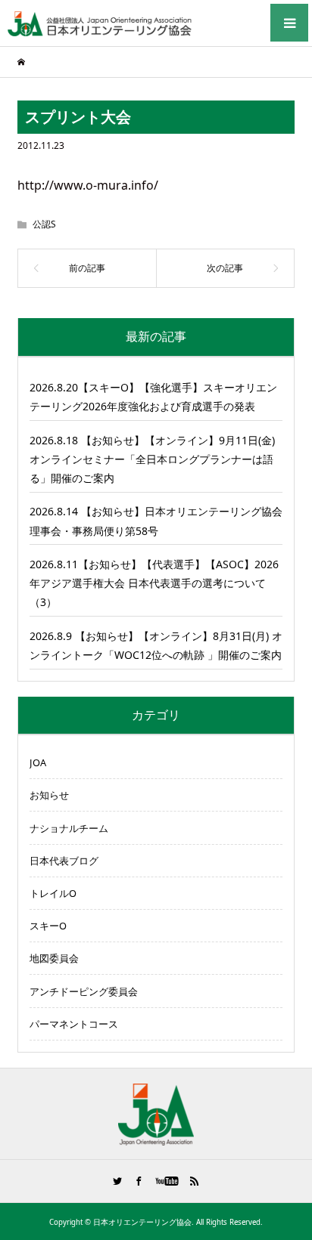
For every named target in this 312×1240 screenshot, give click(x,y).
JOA (38, 762)
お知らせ (49, 795)
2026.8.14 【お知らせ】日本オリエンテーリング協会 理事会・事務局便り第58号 (156, 520)
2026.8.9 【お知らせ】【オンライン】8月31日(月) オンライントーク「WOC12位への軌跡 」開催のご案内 (156, 645)
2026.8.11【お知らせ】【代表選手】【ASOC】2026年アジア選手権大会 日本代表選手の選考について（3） (154, 583)
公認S (44, 224)
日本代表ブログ (64, 860)
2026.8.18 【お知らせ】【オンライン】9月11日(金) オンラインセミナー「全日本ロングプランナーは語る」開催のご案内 (152, 459)
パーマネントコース (74, 1024)
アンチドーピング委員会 (84, 991)
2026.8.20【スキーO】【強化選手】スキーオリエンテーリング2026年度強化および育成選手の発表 (153, 396)
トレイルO (53, 893)
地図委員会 (54, 958)
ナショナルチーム (69, 828)
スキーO (48, 925)
